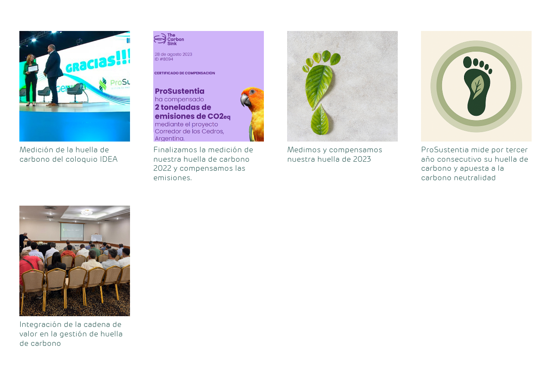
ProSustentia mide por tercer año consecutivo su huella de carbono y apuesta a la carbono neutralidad (474, 163)
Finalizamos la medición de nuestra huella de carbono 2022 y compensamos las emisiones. (203, 163)
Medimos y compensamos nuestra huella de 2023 (334, 154)
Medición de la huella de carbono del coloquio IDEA (68, 154)
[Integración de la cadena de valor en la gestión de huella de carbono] (74, 261)
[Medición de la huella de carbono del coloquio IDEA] (74, 86)
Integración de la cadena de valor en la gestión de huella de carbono (71, 334)
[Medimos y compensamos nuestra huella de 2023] (342, 86)
